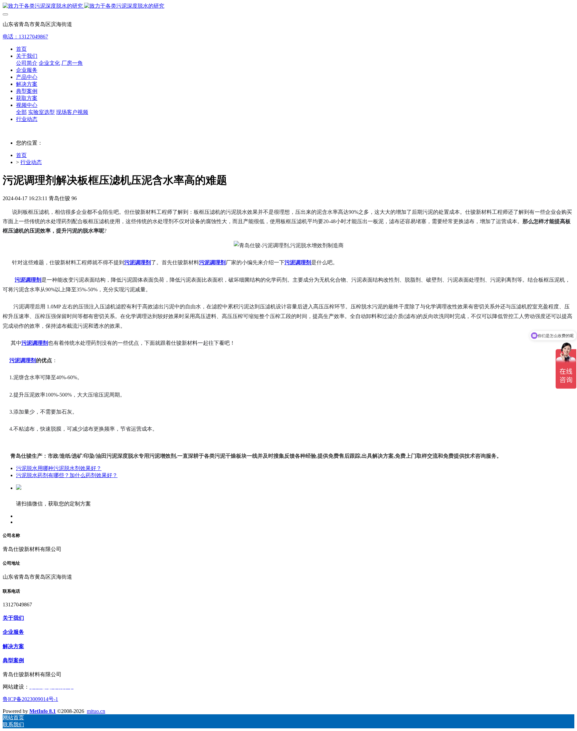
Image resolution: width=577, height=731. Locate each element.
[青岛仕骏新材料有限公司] (288, 6)
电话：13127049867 (25, 36)
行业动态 (31, 162)
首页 (21, 49)
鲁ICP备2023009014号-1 (30, 699)
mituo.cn (96, 711)
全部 (21, 112)
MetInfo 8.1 (42, 711)
